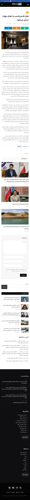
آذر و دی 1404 (23, 430)
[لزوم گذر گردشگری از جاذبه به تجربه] (15, 194)
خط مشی (17, 492)
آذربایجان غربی (23, 454)
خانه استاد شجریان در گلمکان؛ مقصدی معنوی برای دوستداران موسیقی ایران (14, 382)
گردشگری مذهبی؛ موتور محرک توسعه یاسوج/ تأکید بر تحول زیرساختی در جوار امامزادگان (12, 298)
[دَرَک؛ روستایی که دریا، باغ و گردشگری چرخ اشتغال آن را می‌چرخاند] (15, 216)
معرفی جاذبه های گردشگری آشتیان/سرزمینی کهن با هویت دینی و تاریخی (11, 321)
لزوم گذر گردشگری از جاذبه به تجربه (20, 204)
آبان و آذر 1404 (23, 432)
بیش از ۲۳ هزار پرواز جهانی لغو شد (14, 358)
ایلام (25, 466)
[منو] (28, 4)
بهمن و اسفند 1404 (22, 426)
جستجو (27, 284)
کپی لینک (19, 146)
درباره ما (22, 492)
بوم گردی (24, 469)
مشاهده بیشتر (25, 437)
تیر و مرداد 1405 (23, 417)
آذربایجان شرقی (23, 452)
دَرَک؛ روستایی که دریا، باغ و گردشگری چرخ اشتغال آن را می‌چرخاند (16, 227)
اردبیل (25, 458)
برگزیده (26, 153)
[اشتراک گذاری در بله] (25, 28)
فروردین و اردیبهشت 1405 (21, 422)
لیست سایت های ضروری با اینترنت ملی (14, 361)
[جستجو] (2, 4)
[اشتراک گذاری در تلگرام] (8, 28)
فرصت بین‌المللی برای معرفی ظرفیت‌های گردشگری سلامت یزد (11, 306)
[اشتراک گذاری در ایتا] (16, 28)
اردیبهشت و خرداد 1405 (21, 420)
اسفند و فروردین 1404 (22, 424)
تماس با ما (12, 492)
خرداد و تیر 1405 (23, 419)
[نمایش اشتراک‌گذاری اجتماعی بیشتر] (2, 28)
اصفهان (24, 460)
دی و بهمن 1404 (23, 428)
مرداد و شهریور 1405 (22, 415)
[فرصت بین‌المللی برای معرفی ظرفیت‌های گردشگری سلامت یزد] (25, 307)
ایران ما (24, 464)
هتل (27, 12)
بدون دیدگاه (8, 23)
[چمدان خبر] (15, 4)
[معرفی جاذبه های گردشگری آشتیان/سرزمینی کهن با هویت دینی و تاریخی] (25, 322)
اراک (25, 456)
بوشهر (25, 467)
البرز (25, 462)
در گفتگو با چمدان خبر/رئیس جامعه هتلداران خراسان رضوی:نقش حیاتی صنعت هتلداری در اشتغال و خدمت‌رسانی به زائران (15, 347)
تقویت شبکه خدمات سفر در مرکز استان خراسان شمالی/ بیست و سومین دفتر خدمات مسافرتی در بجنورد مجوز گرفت (11, 329)
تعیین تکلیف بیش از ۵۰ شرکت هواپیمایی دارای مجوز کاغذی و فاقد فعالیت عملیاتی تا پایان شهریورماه (16, 180)
